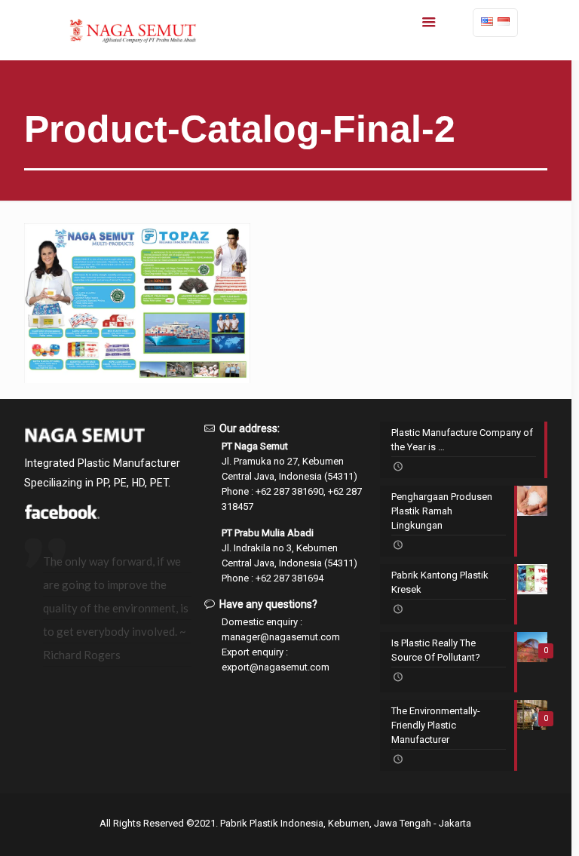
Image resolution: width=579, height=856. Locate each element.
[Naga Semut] (132, 30)
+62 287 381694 (289, 578)
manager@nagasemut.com (281, 637)
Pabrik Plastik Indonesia (271, 823)
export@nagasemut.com (275, 667)
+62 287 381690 (289, 491)
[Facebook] (62, 515)
